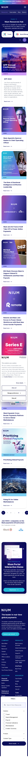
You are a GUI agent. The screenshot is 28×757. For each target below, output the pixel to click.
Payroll (8, 720)
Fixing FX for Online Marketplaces (14, 488)
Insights (17, 681)
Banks (3, 683)
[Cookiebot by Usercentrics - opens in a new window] (19, 358)
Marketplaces (10, 725)
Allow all (14, 388)
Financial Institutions (12, 723)
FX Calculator (18, 695)
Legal (3, 659)
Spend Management (12, 717)
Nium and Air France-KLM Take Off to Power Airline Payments (14, 216)
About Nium (4, 643)
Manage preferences (13, 393)
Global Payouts (19, 650)
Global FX (17, 653)
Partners (4, 646)
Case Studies (18, 678)
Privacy (3, 664)
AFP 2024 (14, 76)
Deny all (14, 398)
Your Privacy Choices (7, 670)
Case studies (13, 12)
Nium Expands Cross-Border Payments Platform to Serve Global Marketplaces (14, 404)
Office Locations (6, 656)
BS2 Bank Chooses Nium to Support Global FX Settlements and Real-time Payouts (14, 262)
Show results (12, 743)
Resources (5, 12)
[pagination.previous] (3, 513)
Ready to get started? (9, 634)
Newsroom (25, 12)
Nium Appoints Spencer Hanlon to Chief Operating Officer (14, 128)
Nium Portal (18, 668)
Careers (4, 651)
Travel (7, 34)
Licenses (4, 662)
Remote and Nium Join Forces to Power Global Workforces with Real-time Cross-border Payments (14, 308)
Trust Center (5, 667)
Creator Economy (11, 728)
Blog (19, 12)
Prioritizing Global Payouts (14, 447)
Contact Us (4, 654)
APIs (16, 671)
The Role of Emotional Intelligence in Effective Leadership (14, 172)
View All (17, 689)
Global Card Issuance (20, 648)
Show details (19, 383)
